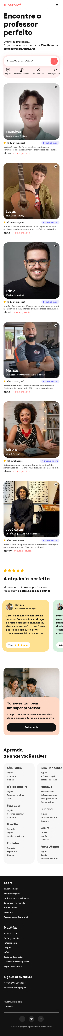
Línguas (8, 947)
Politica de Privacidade (16, 898)
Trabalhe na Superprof (16, 917)
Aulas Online (10, 907)
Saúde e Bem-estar (13, 957)
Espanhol (12, 851)
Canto (10, 780)
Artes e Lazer (11, 933)
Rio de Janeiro (17, 787)
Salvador (14, 805)
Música (7, 952)
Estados (8, 912)
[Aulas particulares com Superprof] (12, 5)
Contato (8, 1006)
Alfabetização (48, 776)
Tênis (9, 798)
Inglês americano (16, 836)
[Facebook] (22, 1019)
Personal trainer (15, 795)
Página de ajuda (13, 1002)
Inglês (10, 772)
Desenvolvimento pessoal (17, 961)
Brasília (12, 824)
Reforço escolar (15, 814)
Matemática (47, 791)
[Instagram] (41, 1019)
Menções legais (12, 893)
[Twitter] (31, 1019)
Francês (11, 829)
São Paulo (14, 768)
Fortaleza (14, 843)
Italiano (11, 776)
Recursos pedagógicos (16, 987)
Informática (10, 943)
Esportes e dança (13, 966)
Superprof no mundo (14, 903)
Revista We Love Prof (14, 983)
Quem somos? (11, 889)
